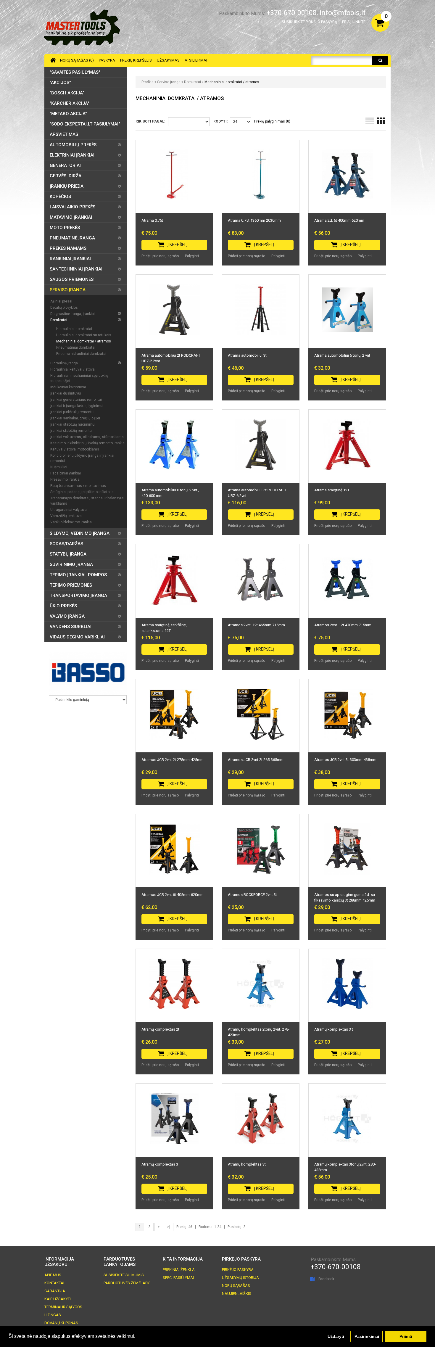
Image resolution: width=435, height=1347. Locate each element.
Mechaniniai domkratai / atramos (231, 82)
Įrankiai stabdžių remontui (71, 431)
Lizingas (52, 1315)
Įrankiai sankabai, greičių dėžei (75, 418)
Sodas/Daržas (66, 543)
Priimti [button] (405, 1336)
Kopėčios (60, 196)
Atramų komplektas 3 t (333, 1029)
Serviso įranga (169, 82)
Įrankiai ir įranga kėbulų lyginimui (76, 406)
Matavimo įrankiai (71, 217)
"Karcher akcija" (69, 103)
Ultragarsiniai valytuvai (69, 510)
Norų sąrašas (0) (77, 60)
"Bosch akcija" (67, 93)
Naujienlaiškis (236, 1293)
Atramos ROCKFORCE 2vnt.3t (252, 894)
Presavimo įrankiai (65, 479)
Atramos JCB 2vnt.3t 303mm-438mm (345, 759)
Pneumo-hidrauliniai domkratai (81, 354)
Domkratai (192, 82)
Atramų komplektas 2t (160, 1029)
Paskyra (107, 60)
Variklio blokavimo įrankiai (71, 522)
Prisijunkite (353, 22)
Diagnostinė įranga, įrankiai (72, 314)
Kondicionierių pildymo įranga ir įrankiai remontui (82, 458)
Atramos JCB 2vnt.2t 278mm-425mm (172, 759)
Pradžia (147, 82)
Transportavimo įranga (78, 595)
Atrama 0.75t (152, 220)
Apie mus (52, 1275)
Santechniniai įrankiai (76, 269)
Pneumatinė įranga (72, 238)
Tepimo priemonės (71, 585)
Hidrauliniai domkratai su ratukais (83, 335)
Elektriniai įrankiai (72, 155)
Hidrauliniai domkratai (74, 329)
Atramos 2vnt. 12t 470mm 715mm (342, 625)
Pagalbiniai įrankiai (65, 473)
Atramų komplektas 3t (247, 1164)
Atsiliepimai (196, 60)
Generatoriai (65, 165)
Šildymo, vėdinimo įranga (79, 533)
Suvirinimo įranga (71, 564)
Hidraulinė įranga (64, 363)
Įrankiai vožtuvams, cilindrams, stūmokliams (87, 437)
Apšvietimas (64, 134)
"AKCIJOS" (60, 82)
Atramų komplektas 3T (160, 1164)
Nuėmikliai (58, 467)
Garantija (54, 1291)
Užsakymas (168, 60)
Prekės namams (68, 248)
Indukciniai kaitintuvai (68, 387)
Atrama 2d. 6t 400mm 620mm (339, 220)
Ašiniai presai (61, 301)
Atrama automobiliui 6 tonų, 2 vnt (342, 355)
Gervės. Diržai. (67, 175)
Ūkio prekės (63, 606)
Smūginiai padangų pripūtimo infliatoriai (82, 492)
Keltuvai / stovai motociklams (74, 449)
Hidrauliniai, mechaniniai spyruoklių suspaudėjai (79, 378)
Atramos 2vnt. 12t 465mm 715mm (256, 625)
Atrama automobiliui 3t (247, 355)
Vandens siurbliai (70, 626)
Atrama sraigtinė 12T (331, 490)
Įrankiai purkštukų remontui (72, 412)
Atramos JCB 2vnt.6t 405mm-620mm (172, 894)
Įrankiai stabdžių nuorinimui (72, 424)
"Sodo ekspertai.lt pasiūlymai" (85, 124)
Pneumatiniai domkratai (75, 347)
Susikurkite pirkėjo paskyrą (309, 22)
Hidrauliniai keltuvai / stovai (73, 369)
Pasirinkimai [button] (367, 1336)
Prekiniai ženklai (179, 1269)
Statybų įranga (68, 554)
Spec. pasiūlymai (178, 1277)
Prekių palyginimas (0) (272, 121)
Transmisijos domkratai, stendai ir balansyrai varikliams (87, 501)
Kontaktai (54, 1283)
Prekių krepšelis (136, 60)
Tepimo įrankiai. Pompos (78, 574)
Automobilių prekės (73, 144)
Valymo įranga (67, 616)
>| (168, 1227)
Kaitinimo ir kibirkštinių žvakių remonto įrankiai (87, 443)
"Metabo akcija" (68, 113)
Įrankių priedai (67, 186)
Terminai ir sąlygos (63, 1307)
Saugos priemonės (72, 279)
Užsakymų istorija (240, 1277)
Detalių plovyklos (64, 307)
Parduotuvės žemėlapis (127, 1283)
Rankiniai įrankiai (70, 258)
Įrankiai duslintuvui (65, 393)
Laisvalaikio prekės (72, 207)
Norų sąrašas (236, 1285)
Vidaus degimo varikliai (77, 637)
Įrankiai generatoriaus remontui (76, 399)
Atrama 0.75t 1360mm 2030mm (254, 220)
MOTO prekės (65, 227)
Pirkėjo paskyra (238, 1269)
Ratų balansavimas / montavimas (78, 486)
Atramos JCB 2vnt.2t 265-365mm (255, 759)
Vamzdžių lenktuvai (66, 516)
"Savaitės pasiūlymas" (75, 72)
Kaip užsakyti (57, 1299)
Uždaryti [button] (336, 1336)
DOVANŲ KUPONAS (61, 1323)
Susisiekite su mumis (124, 1275)
